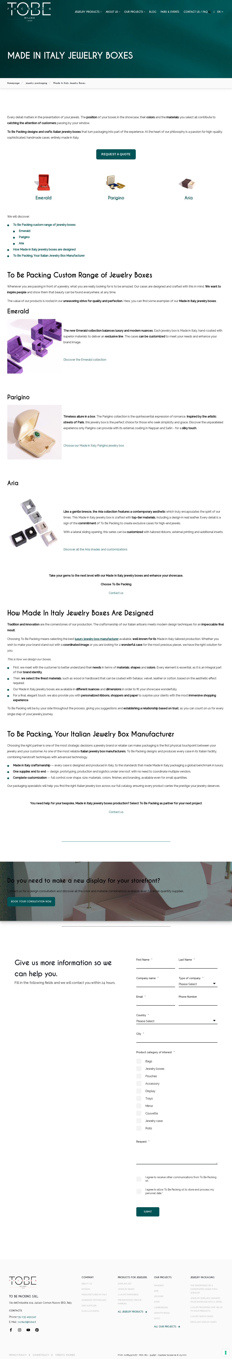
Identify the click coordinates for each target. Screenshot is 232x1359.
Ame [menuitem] (156, 1291)
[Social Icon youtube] (28, 1330)
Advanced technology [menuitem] (94, 1300)
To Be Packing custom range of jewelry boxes (44, 224)
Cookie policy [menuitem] (41, 1355)
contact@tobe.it (27, 1322)
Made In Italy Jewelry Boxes (69, 83)
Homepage (13, 83)
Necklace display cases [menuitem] (203, 1322)
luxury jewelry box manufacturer (97, 639)
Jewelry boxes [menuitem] (126, 1289)
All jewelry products (130, 1311)
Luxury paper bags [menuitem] (128, 1294)
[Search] (210, 11)
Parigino (116, 198)
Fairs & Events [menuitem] (170, 11)
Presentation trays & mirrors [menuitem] (129, 1302)
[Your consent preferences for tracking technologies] (225, 1352)
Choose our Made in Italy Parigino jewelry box (93, 445)
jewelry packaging (36, 83)
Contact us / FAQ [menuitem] (196, 11)
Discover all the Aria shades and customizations (95, 549)
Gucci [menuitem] (157, 1318)
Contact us (116, 593)
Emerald (43, 198)
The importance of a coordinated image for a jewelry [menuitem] (204, 1289)
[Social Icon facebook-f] (12, 1330)
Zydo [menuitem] (157, 1302)
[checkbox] (177, 1095)
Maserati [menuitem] (159, 1285)
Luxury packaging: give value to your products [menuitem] (206, 1309)
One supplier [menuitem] (89, 1306)
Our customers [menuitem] (90, 1311)
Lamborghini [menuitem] (161, 1307)
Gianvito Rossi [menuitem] (162, 1313)
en (218, 11)
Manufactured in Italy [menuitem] (94, 1294)
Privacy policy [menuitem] (17, 1355)
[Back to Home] (29, 11)
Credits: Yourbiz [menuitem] (65, 1355)
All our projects (165, 1326)
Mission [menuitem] (86, 1289)
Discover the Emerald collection (84, 359)
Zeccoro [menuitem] (158, 1296)
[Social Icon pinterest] (36, 1330)
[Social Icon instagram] (19, 1330)
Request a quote (116, 154)
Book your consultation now (31, 901)
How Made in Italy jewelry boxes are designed (44, 249)
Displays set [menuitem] (125, 1284)
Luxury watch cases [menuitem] (201, 1316)
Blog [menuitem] (152, 11)
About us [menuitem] (112, 11)
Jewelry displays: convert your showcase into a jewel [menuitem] (206, 1300)
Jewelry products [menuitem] (87, 11)
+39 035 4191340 (26, 1316)
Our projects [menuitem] (133, 11)
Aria (188, 198)
